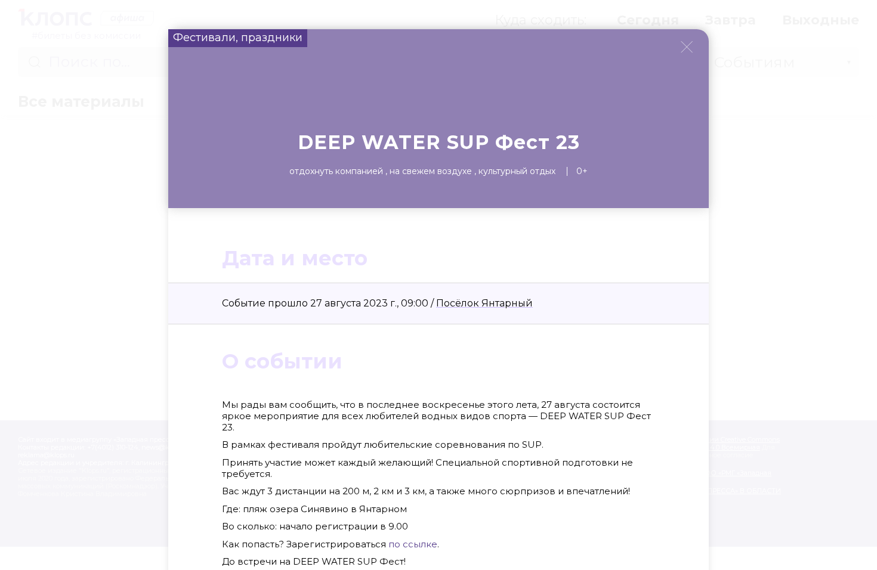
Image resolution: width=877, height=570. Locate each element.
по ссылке (411, 544)
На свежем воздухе (431, 171)
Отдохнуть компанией (336, 171)
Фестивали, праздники (237, 37)
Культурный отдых (516, 171)
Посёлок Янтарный (484, 303)
